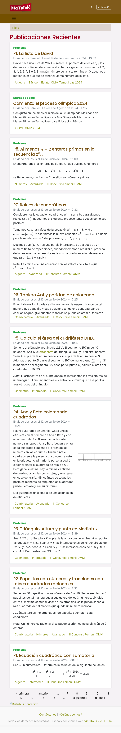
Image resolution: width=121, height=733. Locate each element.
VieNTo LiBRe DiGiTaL (98, 721)
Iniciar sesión (104, 7)
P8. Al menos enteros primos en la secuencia (54, 151)
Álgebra (20, 82)
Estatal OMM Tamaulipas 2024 (61, 82)
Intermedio (39, 391)
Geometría (22, 391)
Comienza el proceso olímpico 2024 (50, 103)
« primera (22, 693)
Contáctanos (47, 714)
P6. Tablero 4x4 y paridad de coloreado (53, 295)
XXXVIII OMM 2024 (27, 128)
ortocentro (46, 352)
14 (42, 698)
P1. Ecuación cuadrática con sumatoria (53, 655)
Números (21, 184)
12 (21, 698)
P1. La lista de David (33, 53)
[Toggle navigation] (14, 18)
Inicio (15, 27)
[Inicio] (21, 7)
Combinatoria (24, 317)
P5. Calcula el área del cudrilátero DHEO (54, 338)
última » (100, 698)
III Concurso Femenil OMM (64, 184)
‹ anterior (43, 693)
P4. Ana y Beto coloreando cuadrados (40, 414)
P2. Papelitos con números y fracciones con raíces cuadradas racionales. (58, 581)
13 (31, 698)
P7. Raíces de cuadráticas (39, 205)
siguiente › (80, 698)
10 (96, 693)
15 (53, 698)
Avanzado (36, 184)
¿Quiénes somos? (70, 714)
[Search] (92, 7)
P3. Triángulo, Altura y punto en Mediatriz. (55, 529)
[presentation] (46, 149)
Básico (33, 82)
